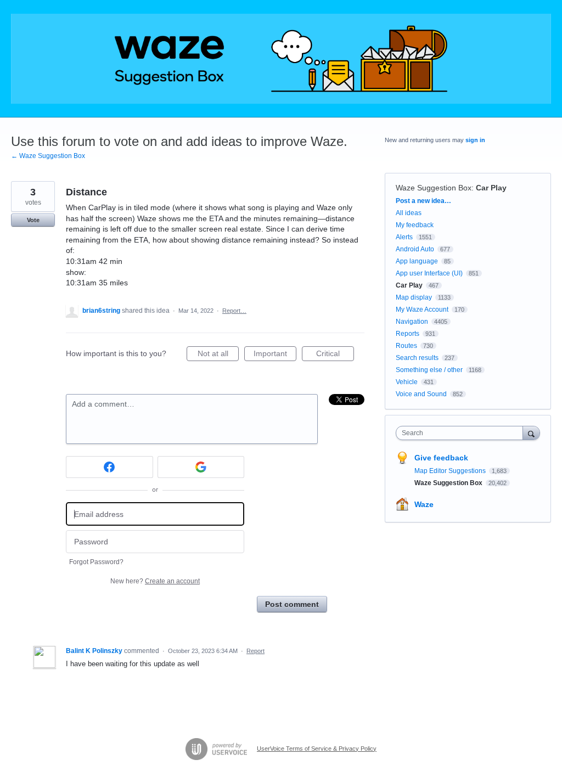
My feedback (415, 225)
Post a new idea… (423, 201)
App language (417, 261)
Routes (406, 346)
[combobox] (461, 433)
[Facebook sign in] (109, 467)
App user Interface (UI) (429, 273)
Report (255, 651)
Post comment (292, 604)
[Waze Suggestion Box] (281, 59)
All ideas (409, 213)
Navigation (412, 321)
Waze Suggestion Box (433, 187)
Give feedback (441, 457)
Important (275, 355)
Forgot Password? (96, 562)
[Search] (531, 433)
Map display (414, 297)
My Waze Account (422, 309)
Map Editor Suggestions (450, 471)
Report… (234, 310)
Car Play (491, 187)
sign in (475, 140)
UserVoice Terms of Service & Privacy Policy (316, 748)
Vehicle (407, 382)
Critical (335, 355)
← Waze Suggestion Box (48, 156)
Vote (33, 220)
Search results (417, 358)
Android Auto (415, 249)
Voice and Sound (421, 394)
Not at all (218, 355)
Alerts (404, 237)
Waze (424, 504)
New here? (155, 581)
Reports (407, 333)
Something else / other (429, 370)
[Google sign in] (201, 467)
